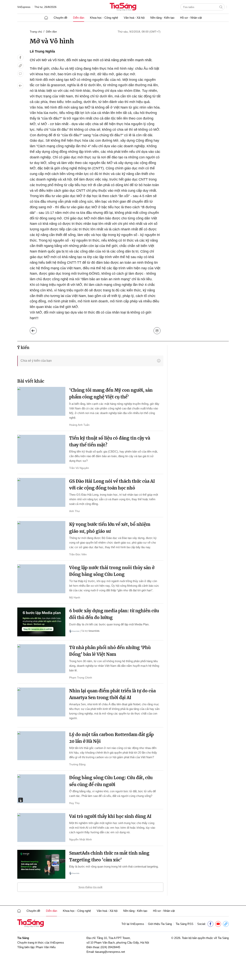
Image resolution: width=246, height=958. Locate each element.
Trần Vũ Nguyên (79, 467)
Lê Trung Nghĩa (42, 51)
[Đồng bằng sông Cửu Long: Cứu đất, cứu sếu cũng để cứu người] (41, 788)
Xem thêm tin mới (90, 887)
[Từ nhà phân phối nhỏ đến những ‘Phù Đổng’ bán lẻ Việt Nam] (41, 658)
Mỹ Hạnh (74, 597)
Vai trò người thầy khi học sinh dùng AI (110, 816)
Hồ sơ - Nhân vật (191, 17)
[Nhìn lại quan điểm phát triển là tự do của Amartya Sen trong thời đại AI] (41, 702)
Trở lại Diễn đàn (36, 329)
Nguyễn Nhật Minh (80, 839)
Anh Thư (74, 511)
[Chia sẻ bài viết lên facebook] (20, 57)
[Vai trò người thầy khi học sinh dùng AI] (41, 827)
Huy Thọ (74, 803)
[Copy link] (20, 66)
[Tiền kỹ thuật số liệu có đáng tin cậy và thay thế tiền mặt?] (41, 449)
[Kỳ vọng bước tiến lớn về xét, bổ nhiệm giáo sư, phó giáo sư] (41, 535)
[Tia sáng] (123, 7)
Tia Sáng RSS (184, 923)
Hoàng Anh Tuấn (79, 424)
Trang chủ (36, 31)
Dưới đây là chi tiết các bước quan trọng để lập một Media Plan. (109, 624)
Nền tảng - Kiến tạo (162, 17)
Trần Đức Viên (78, 554)
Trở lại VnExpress (132, 923)
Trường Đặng (77, 764)
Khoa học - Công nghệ (104, 17)
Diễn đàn (78, 17)
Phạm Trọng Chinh (80, 677)
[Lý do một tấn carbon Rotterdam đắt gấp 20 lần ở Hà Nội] (41, 745)
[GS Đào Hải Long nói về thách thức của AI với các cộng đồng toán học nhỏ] (41, 492)
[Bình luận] (20, 74)
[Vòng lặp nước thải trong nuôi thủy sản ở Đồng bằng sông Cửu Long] (41, 578)
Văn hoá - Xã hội (134, 17)
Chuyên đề (60, 17)
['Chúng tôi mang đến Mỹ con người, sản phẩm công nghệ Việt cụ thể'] (41, 401)
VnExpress (23, 7)
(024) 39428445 (110, 947)
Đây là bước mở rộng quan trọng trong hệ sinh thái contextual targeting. (114, 866)
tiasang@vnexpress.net (110, 951)
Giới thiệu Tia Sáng (160, 923)
